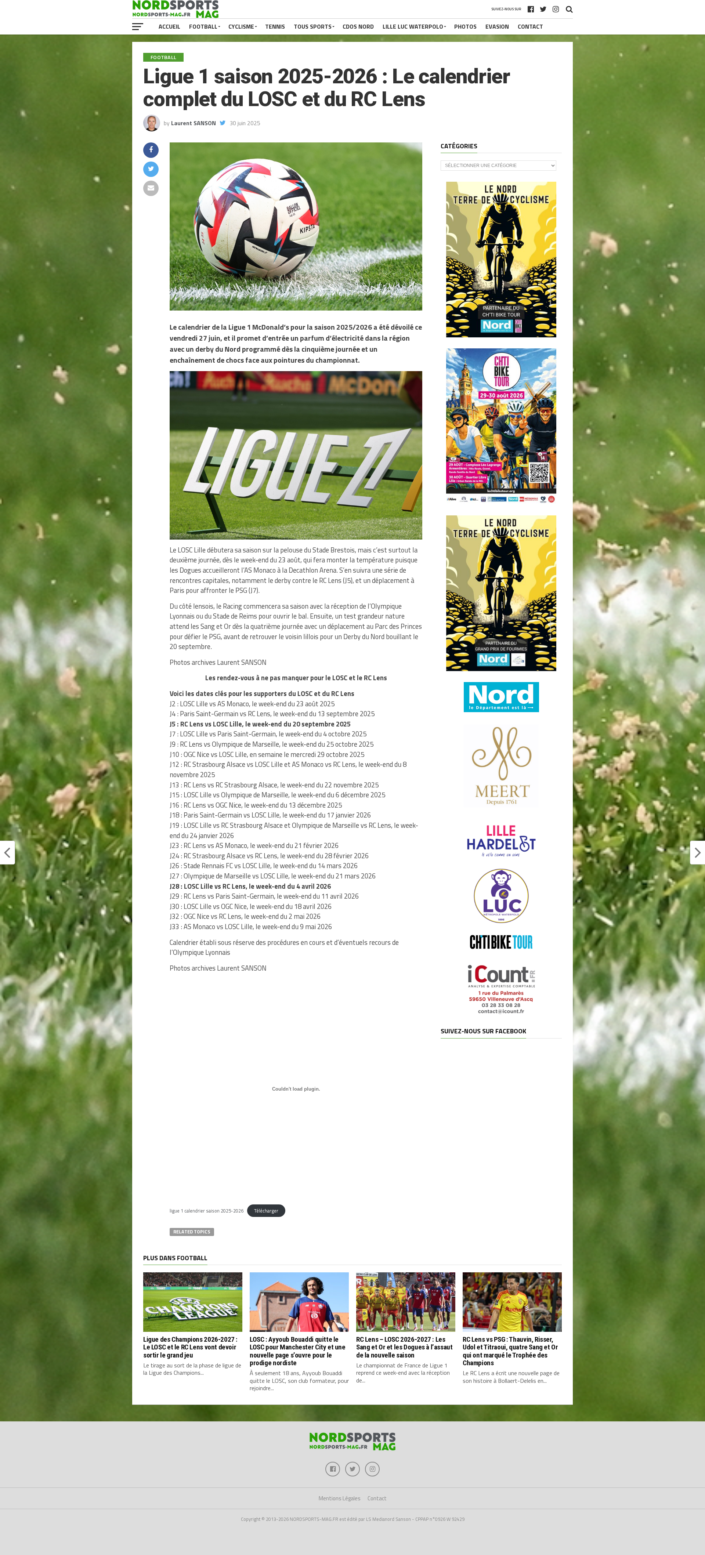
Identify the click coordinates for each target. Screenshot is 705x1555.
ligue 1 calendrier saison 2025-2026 (206, 1210)
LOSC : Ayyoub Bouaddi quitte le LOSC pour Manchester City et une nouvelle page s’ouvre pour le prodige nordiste (298, 1351)
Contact (530, 26)
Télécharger (266, 1210)
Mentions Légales (340, 1498)
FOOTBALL (203, 26)
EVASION (497, 26)
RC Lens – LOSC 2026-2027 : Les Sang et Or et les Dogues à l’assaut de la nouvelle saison (404, 1347)
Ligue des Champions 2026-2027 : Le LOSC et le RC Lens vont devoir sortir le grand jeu (190, 1347)
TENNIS (275, 26)
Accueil (169, 26)
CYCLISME (241, 26)
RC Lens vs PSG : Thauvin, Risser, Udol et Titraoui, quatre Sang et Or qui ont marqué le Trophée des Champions (510, 1351)
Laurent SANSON (193, 123)
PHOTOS (465, 26)
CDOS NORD (358, 26)
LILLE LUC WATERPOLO (413, 26)
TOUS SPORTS (313, 26)
